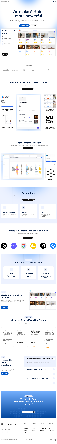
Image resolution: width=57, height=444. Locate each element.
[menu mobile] (55, 1)
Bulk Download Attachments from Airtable (9, 211)
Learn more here (30, 364)
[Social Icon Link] (2, 432)
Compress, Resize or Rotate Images (47, 211)
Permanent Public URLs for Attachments (28, 211)
